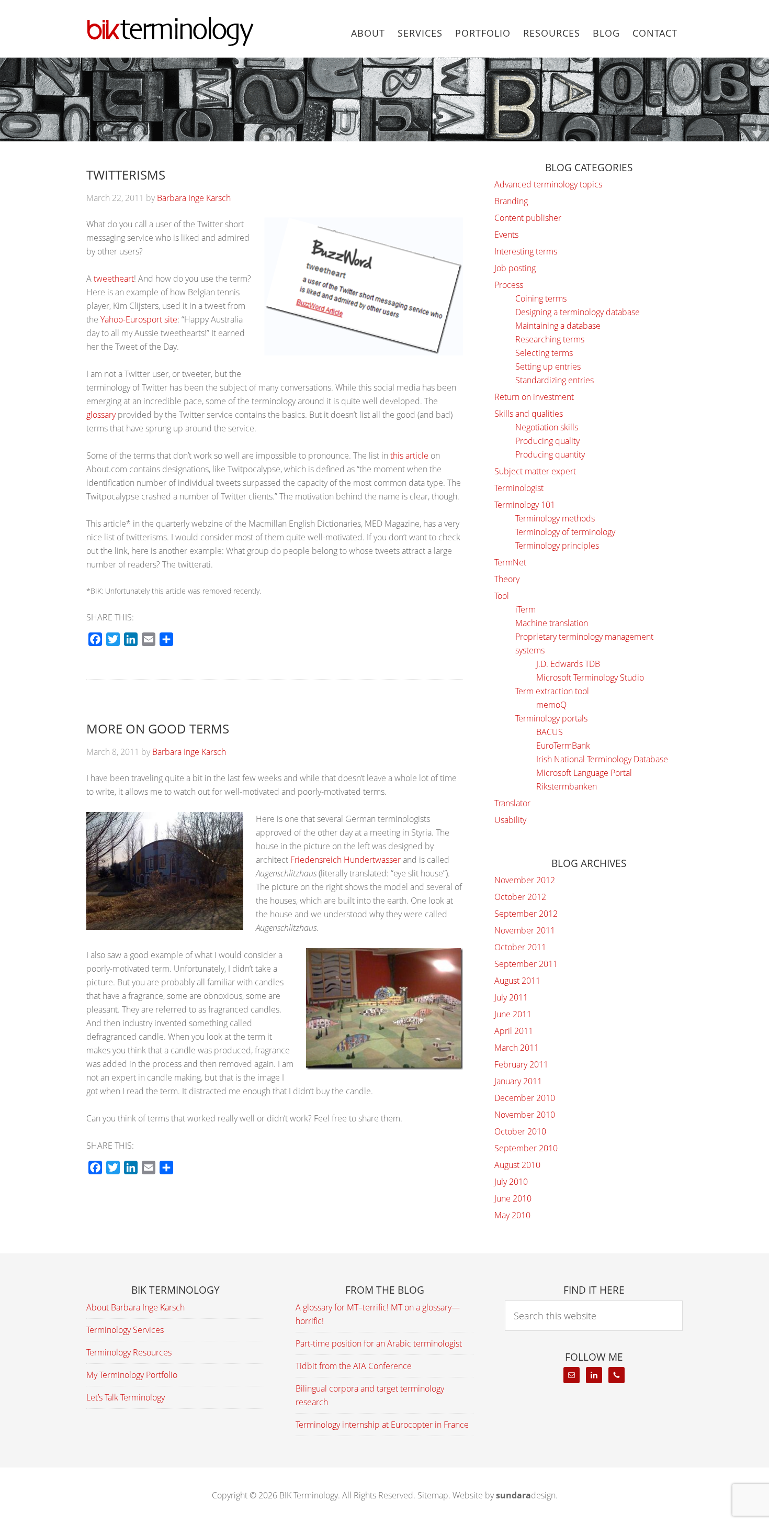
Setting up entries (548, 366)
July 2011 (511, 997)
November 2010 (524, 1114)
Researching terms (549, 339)
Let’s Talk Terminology (125, 1397)
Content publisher (527, 218)
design (526, 1495)
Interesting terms (525, 251)
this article (409, 455)
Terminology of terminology (565, 532)
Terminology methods (555, 518)
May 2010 (512, 1215)
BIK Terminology (170, 31)
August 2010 (517, 1165)
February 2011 (521, 1064)
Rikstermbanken (566, 786)
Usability (510, 820)
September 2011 (526, 964)
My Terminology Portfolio (131, 1375)
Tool (501, 596)
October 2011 (520, 947)
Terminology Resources (129, 1352)
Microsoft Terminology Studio (590, 677)
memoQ (551, 704)
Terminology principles (557, 545)
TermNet (510, 562)
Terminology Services (125, 1330)
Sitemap (432, 1495)
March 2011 (516, 1047)
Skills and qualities (528, 413)
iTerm (525, 609)
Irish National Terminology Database (602, 759)
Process (508, 285)
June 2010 (512, 1198)
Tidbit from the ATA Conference (354, 1366)
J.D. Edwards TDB (568, 664)
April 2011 (513, 1031)
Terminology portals (551, 718)
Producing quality (547, 441)
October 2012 (520, 897)
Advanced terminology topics (548, 184)
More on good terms (157, 728)
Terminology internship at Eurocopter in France (382, 1424)
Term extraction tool (552, 691)
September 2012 (526, 913)
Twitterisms (125, 174)
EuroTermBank (563, 745)
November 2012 (524, 880)
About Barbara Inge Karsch (135, 1307)
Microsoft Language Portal (584, 773)
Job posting (515, 268)
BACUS (549, 732)
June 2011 (512, 1014)
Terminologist (519, 488)
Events (506, 234)
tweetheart (114, 278)
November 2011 (524, 930)
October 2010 (520, 1131)
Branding (511, 201)
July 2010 (511, 1181)
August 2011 (517, 980)
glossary (101, 414)
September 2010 (526, 1148)
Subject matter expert (535, 471)
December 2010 (524, 1098)
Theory (506, 579)
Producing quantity (550, 454)
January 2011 (518, 1081)
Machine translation (551, 623)
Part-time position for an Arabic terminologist (379, 1343)
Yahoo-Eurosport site (138, 319)
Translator (512, 803)
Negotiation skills (546, 427)
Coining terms (541, 298)
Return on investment (534, 397)
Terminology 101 (524, 504)
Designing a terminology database (577, 312)
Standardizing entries (554, 380)
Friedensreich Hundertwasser (345, 859)
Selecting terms (544, 353)
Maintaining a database (558, 325)
